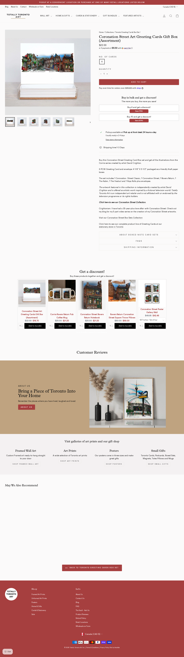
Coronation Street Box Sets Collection (125, 217)
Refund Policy (81, 618)
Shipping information (139, 247)
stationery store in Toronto (111, 227)
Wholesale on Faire (36, 7)
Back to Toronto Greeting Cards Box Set (94, 568)
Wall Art (45, 16)
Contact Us (80, 598)
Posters (34, 602)
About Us (14, 7)
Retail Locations (52, 7)
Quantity (105, 69)
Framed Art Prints (38, 594)
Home (101, 32)
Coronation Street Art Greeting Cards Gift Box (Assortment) (32, 314)
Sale (33, 614)
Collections (109, 32)
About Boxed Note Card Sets (139, 235)
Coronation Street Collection (132, 202)
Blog (6, 7)
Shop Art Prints (69, 461)
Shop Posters (114, 464)
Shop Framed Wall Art (26, 464)
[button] (139, 48)
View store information (114, 140)
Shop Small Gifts (158, 464)
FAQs (139, 241)
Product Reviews (82, 614)
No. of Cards (108, 57)
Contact (23, 7)
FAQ (77, 606)
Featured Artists (132, 16)
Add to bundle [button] (35, 326)
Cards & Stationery (86, 16)
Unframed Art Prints (39, 598)
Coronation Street (157, 208)
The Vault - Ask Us (82, 610)
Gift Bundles (110, 16)
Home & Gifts (63, 16)
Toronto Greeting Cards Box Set (127, 32)
